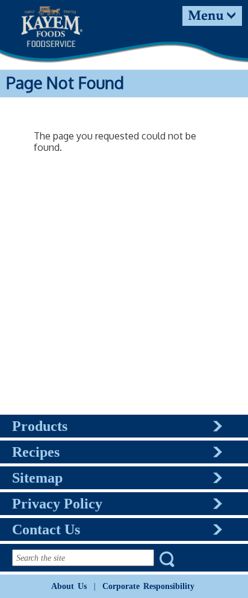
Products (39, 426)
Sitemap (37, 478)
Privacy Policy (57, 503)
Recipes (36, 452)
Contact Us (46, 529)
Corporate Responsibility (148, 586)
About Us (69, 586)
